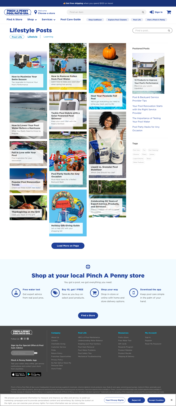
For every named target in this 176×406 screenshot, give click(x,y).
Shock (149, 158)
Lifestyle (32, 36)
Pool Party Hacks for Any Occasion (146, 128)
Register (148, 340)
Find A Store (14, 19)
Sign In (148, 337)
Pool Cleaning (153, 150)
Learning (48, 36)
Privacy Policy (57, 360)
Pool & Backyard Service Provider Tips (145, 99)
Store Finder (56, 369)
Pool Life (137, 20)
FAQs (53, 350)
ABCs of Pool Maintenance (89, 337)
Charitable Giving (58, 344)
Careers (54, 340)
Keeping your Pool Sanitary (89, 344)
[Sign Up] (36, 353)
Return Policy (56, 353)
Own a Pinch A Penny (156, 20)
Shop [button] (31, 19)
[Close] (172, 400)
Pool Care (136, 150)
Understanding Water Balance (90, 340)
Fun (144, 150)
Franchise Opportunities (61, 356)
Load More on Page (68, 245)
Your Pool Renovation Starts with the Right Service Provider (147, 109)
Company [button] (55, 333)
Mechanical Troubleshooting (89, 356)
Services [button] (47, 19)
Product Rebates (125, 350)
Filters (144, 154)
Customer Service (58, 347)
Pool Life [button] (82, 333)
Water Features (138, 162)
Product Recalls (124, 353)
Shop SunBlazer (95, 20)
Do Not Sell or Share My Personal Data (61, 364)
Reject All (136, 400)
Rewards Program (125, 347)
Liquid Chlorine (138, 158)
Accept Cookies (156, 400)
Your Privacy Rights (115, 400)
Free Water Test (124, 340)
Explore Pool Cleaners (117, 20)
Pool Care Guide (71, 19)
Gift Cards (122, 344)
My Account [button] (151, 333)
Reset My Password (153, 344)
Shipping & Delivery (126, 356)
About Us (55, 337)
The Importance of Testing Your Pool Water (146, 120)
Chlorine (136, 154)
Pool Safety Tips (85, 353)
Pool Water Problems (87, 350)
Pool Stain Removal (86, 347)
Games (152, 154)
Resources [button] (123, 333)
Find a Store (88, 315)
